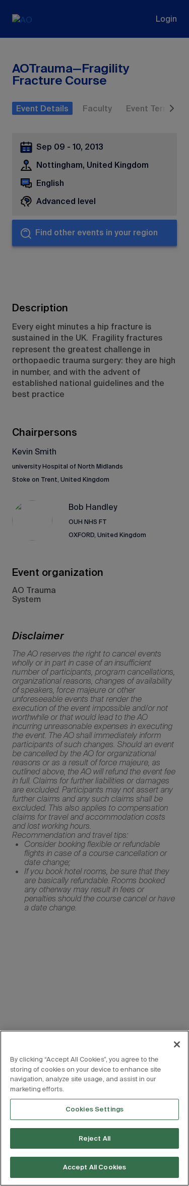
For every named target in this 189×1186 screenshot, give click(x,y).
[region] (94, 1108)
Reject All (94, 1138)
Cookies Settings (94, 1109)
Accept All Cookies (94, 1167)
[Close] (177, 1044)
